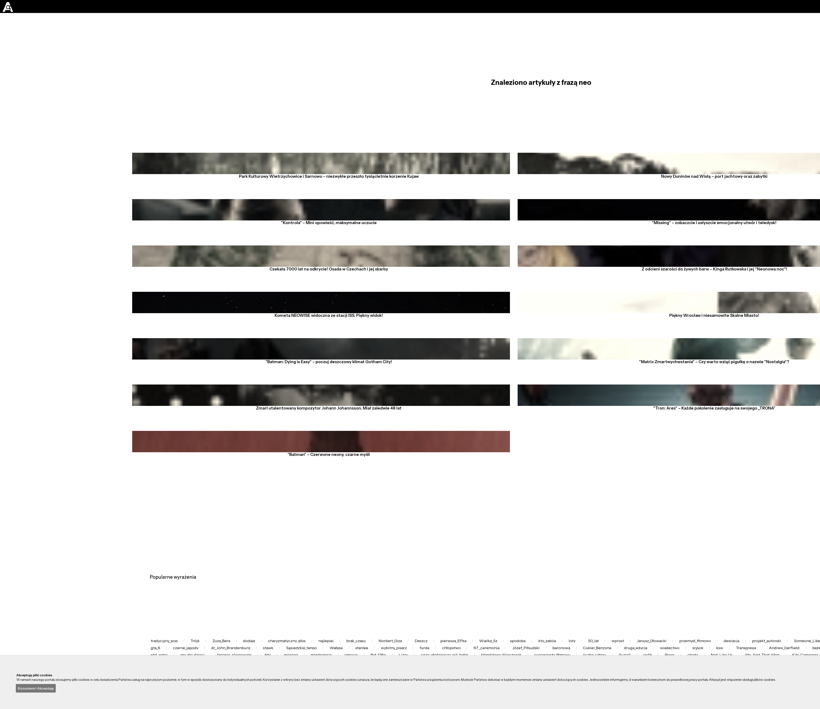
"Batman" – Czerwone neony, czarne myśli (325, 571)
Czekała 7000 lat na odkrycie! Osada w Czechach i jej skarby (325, 326)
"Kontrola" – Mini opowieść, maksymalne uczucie (325, 264)
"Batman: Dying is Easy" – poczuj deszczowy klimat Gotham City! (325, 448)
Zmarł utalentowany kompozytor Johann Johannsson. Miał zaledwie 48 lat (325, 509)
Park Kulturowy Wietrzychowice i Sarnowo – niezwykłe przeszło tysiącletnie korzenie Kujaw (325, 203)
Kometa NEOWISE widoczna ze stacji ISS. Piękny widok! (325, 387)
